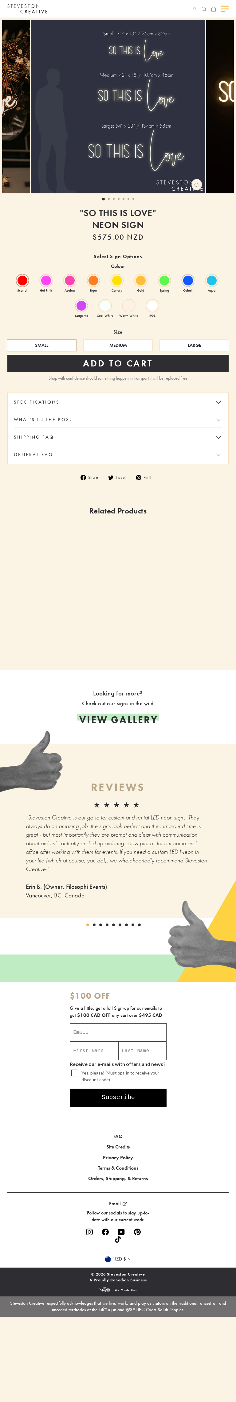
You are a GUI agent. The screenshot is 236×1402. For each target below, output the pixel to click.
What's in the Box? (43, 419)
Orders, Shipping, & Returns (118, 1178)
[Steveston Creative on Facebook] (105, 1232)
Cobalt (188, 280)
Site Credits (118, 1147)
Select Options (94, 642)
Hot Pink (46, 280)
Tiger (93, 280)
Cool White (105, 306)
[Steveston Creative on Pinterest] (137, 1232)
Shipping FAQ (34, 437)
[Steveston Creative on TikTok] (118, 1239)
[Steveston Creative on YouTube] (121, 1232)
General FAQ (33, 454)
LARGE (194, 345)
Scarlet (22, 280)
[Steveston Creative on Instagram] (89, 1232)
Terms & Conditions (118, 1168)
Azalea (70, 280)
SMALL (41, 345)
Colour (118, 266)
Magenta (81, 306)
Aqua (212, 280)
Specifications (37, 402)
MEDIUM (118, 345)
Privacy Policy (118, 1157)
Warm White (129, 306)
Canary (117, 280)
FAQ (118, 1136)
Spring (164, 280)
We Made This (126, 1290)
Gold (141, 280)
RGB (152, 306)
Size (118, 332)
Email (115, 1203)
